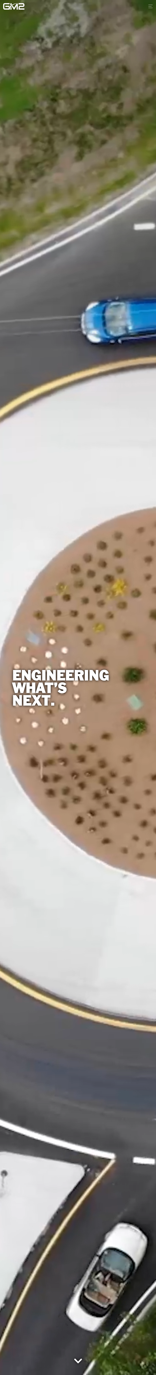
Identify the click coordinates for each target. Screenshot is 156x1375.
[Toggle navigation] (149, 6)
